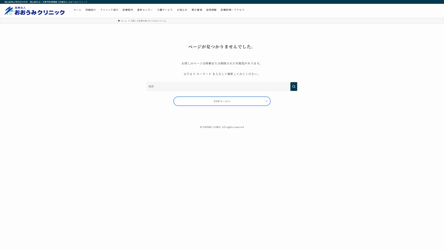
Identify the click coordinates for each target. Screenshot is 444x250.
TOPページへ (222, 101)
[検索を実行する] (293, 86)
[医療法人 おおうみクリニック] (35, 11)
